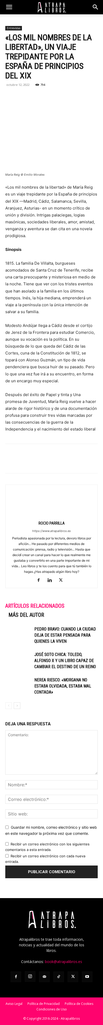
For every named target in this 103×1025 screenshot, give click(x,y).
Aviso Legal (14, 1003)
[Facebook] (10, 96)
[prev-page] (8, 705)
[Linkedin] (47, 96)
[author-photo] (51, 515)
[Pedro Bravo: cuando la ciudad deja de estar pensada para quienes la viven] (18, 635)
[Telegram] (59, 96)
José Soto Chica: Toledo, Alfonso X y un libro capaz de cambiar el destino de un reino (65, 660)
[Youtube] (87, 976)
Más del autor (26, 615)
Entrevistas (13, 28)
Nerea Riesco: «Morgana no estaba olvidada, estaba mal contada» (62, 686)
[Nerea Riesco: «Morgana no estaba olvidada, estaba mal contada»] (18, 686)
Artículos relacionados (34, 606)
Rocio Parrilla (52, 523)
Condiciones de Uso (51, 1009)
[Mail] (44, 976)
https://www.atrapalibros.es (51, 531)
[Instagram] (30, 976)
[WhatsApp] (35, 96)
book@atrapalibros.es (63, 961)
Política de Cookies (79, 1003)
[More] (71, 96)
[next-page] (17, 705)
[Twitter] (22, 96)
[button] (9, 7)
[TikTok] (58, 976)
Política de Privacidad (43, 1003)
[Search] (95, 7)
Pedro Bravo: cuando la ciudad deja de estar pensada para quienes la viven (65, 635)
